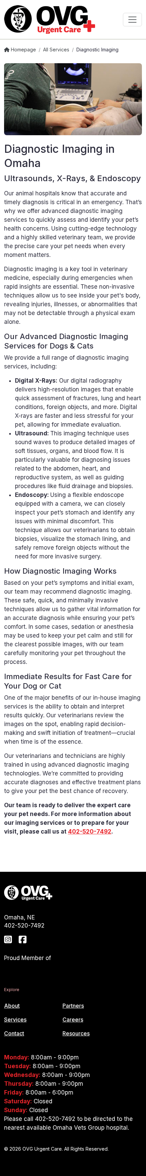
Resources (76, 1033)
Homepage (23, 49)
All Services (56, 49)
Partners (73, 1005)
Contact (14, 1033)
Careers (72, 1019)
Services (15, 1019)
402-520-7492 (89, 831)
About (12, 1005)
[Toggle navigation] (132, 19)
